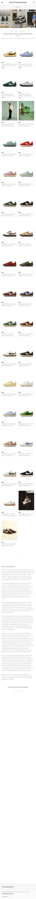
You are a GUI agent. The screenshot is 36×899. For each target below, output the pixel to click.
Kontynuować (5, 896)
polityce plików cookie (7, 893)
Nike (16, 30)
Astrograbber (22, 30)
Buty (12, 30)
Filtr (18, 7)
